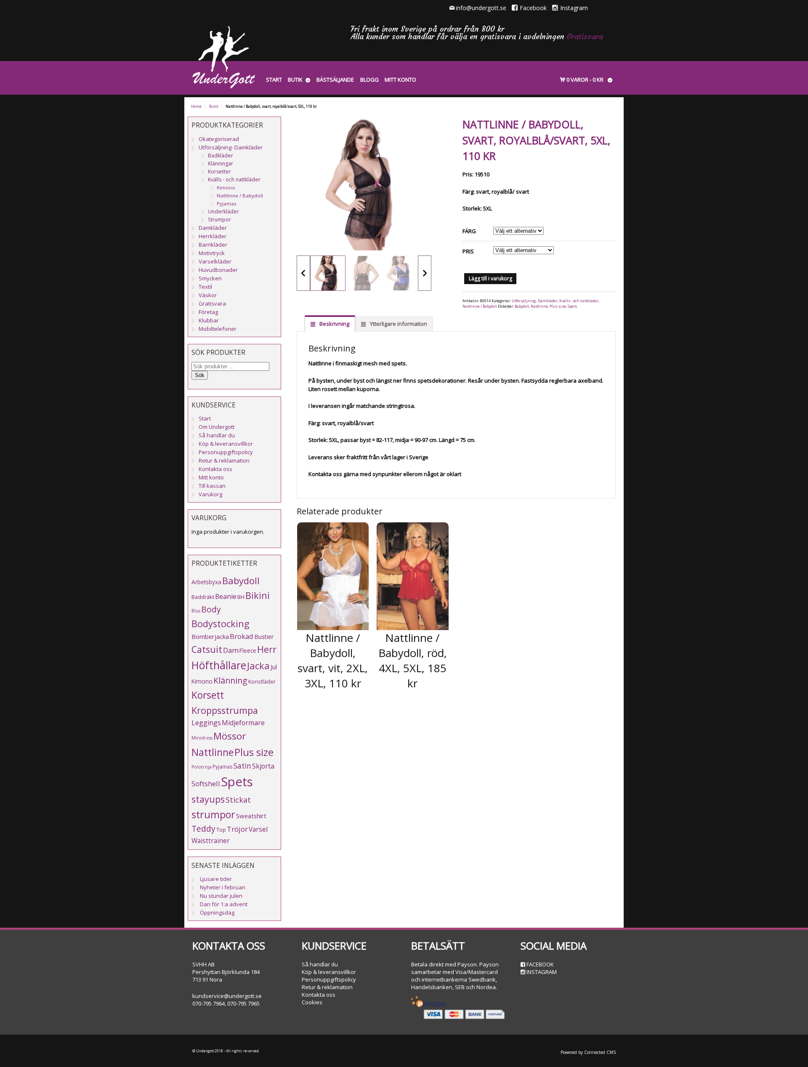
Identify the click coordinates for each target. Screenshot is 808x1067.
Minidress (202, 738)
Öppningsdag (217, 912)
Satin (242, 766)
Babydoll (522, 306)
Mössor (229, 735)
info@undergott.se (481, 8)
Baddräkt (202, 597)
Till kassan (212, 486)
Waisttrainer (210, 840)
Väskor (208, 295)
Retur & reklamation (224, 460)
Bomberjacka (210, 636)
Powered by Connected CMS (588, 1052)
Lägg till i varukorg (490, 278)
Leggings (206, 722)
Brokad (241, 636)
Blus (195, 611)
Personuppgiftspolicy (226, 452)
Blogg (369, 79)
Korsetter (219, 171)
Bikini (257, 595)
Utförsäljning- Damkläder (535, 300)
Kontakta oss (215, 469)
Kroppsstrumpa (224, 710)
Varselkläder (215, 261)
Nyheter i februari (222, 887)
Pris (468, 251)
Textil (205, 286)
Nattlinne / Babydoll (479, 306)
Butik (295, 79)
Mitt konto (400, 79)
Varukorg (210, 494)
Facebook (533, 8)
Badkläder (220, 155)
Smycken (210, 278)
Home (196, 106)
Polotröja (201, 767)
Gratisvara (585, 36)
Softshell (205, 783)
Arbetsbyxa (206, 582)
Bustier (264, 637)
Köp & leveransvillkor (226, 443)
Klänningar (220, 163)
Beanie (226, 596)
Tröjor (237, 829)
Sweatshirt (251, 816)
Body (211, 609)
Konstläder (262, 681)
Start (274, 79)
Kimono (226, 187)
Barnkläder (213, 244)
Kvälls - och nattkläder (578, 300)
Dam (231, 650)
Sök (200, 375)
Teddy (203, 828)
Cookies (312, 1002)
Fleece (247, 651)
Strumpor (219, 219)
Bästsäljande (335, 79)
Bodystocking (220, 623)
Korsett (207, 695)
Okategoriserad (219, 139)
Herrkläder (212, 236)
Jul (274, 667)
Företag (208, 312)
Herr (266, 649)
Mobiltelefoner (218, 329)
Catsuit (206, 649)
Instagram (574, 8)
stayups (208, 799)
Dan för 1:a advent (223, 904)
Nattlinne (539, 306)
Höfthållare (218, 665)
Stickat (238, 800)
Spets (572, 306)
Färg (469, 231)
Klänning (230, 680)
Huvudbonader (218, 270)
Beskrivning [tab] (333, 323)
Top (221, 829)
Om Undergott (216, 427)
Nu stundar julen (221, 895)
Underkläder (223, 211)
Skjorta (263, 766)
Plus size (558, 306)
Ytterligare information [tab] (398, 323)
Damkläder (213, 227)
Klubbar (209, 320)
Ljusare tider (216, 879)
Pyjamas (227, 203)
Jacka (258, 666)
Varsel (258, 829)
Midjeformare (243, 722)
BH (241, 597)
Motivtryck (212, 253)
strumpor (213, 814)
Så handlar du (217, 435)
